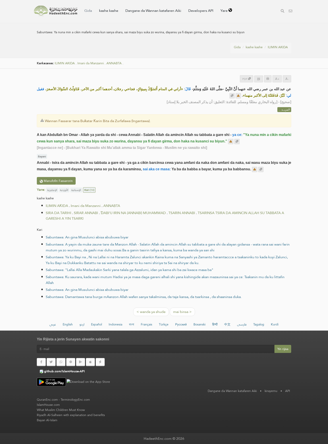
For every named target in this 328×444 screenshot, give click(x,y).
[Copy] (232, 95)
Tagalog (258, 324)
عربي (53, 324)
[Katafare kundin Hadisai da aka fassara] (55, 10)
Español (96, 324)
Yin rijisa (282, 349)
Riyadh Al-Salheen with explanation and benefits (71, 415)
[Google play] (80, 362)
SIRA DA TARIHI (58, 213)
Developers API (200, 10)
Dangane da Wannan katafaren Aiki (153, 10)
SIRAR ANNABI (86, 213)
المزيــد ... (284, 109)
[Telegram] (70, 362)
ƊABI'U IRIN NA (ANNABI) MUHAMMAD (133, 213)
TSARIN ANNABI (181, 213)
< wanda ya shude (151, 312)
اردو (81, 324)
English (68, 324)
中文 (227, 324)
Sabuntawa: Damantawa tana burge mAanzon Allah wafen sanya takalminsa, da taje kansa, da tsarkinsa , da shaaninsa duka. (144, 297)
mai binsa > (182, 312)
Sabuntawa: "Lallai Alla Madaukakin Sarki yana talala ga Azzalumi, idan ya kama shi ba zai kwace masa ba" (129, 270)
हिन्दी (215, 324)
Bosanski (199, 324)
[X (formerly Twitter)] (51, 362)
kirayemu (271, 391)
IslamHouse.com (48, 405)
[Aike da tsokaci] (238, 95)
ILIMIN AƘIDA (278, 47)
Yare (224, 10)
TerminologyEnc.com (75, 399)
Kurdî (274, 324)
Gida (88, 10)
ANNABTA (114, 63)
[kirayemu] (290, 11)
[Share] (258, 78)
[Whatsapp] (60, 362)
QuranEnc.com (47, 399)
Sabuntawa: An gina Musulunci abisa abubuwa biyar (87, 237)
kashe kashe (108, 10)
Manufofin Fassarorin (58, 181)
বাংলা (131, 324)
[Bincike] (282, 11)
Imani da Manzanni (90, 63)
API (287, 391)
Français (146, 324)
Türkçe (163, 324)
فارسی (242, 324)
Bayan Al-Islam (47, 420)
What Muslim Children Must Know (61, 410)
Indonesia (115, 324)
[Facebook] (41, 362)
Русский (181, 324)
